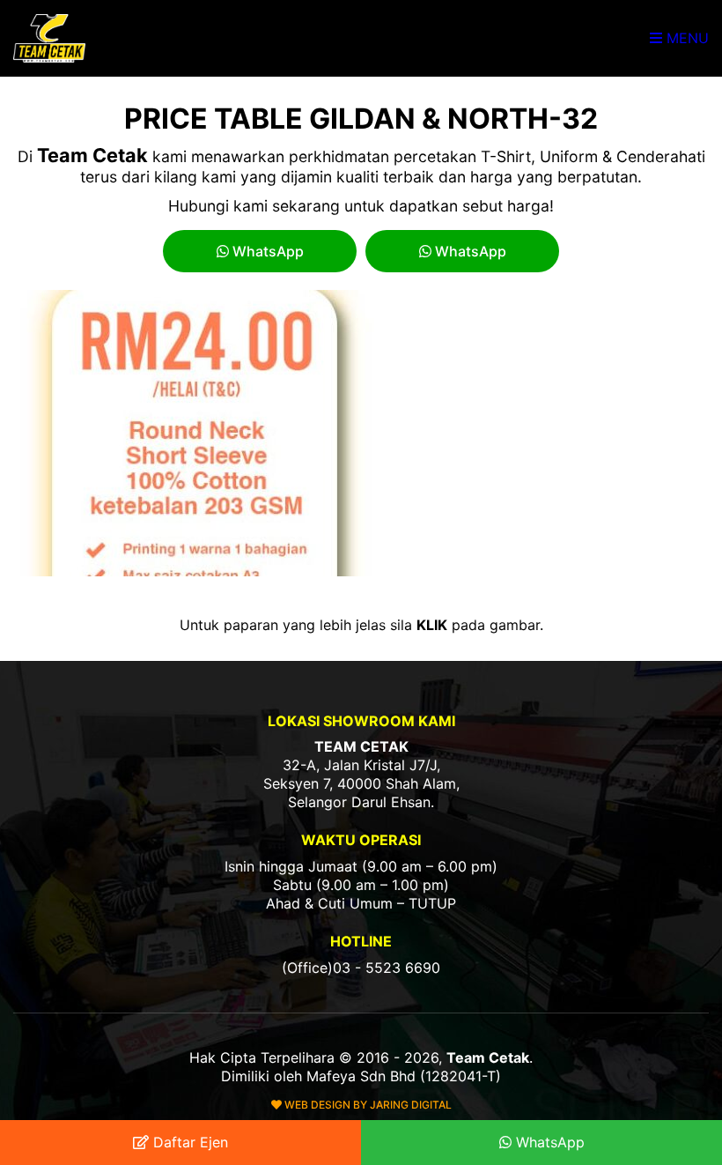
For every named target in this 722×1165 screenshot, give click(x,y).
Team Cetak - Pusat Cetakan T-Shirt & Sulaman (51, 38)
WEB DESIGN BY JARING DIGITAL (367, 1104)
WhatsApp (266, 251)
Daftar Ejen (188, 1142)
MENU (685, 38)
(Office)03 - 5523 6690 (361, 967)
